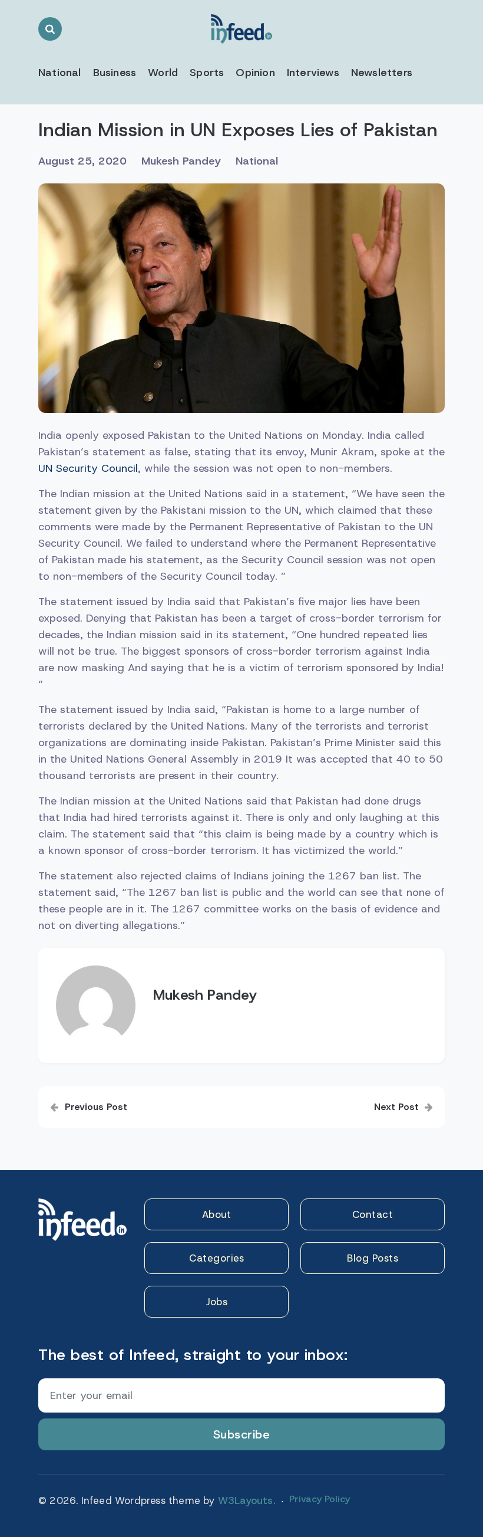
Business (115, 72)
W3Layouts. (247, 1500)
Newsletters (381, 72)
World (163, 72)
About (216, 1214)
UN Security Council (88, 468)
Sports (207, 72)
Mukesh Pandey (181, 161)
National (59, 72)
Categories (216, 1258)
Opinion (255, 72)
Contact (372, 1214)
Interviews (313, 72)
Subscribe (241, 1434)
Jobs (216, 1301)
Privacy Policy (319, 1499)
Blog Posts (372, 1258)
